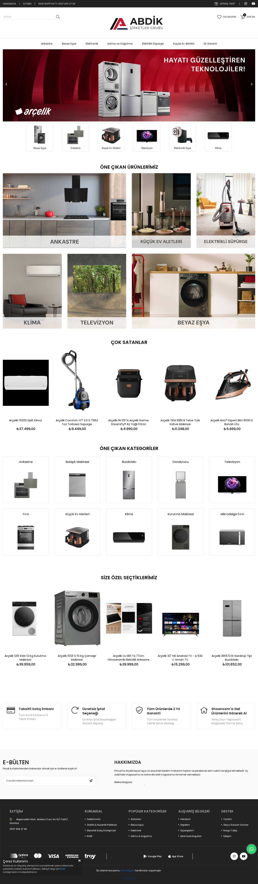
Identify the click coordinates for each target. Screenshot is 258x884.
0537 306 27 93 (18, 829)
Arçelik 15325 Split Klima (25, 420)
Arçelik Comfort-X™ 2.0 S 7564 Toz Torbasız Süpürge (77, 422)
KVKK (89, 836)
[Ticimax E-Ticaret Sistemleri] (129, 879)
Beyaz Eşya (69, 44)
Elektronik (92, 44)
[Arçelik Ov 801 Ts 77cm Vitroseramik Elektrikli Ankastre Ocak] (129, 618)
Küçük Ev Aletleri (183, 44)
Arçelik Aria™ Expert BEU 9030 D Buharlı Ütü (231, 422)
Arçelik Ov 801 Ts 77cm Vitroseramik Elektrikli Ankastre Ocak (128, 658)
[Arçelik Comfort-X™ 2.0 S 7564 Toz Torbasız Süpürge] (77, 382)
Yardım (227, 819)
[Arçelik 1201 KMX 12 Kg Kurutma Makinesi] (26, 618)
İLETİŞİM (27, 3)
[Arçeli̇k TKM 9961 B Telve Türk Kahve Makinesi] (181, 382)
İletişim (227, 836)
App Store (177, 856)
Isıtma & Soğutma (141, 836)
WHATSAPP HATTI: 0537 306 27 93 (56, 3)
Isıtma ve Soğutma (120, 44)
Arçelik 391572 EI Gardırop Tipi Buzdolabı (232, 658)
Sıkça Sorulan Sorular (235, 824)
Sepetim (185, 824)
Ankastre (47, 44)
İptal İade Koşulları (191, 836)
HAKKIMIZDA (9, 3)
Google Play (155, 856)
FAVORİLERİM (229, 16)
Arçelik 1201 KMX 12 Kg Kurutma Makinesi (25, 658)
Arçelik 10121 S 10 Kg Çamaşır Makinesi (77, 658)
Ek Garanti (210, 44)
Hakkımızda (93, 819)
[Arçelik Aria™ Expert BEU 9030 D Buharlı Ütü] (232, 382)
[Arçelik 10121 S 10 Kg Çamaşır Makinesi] (77, 618)
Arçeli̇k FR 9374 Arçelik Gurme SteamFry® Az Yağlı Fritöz (128, 422)
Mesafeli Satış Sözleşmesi (101, 830)
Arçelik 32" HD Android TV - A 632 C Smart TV (180, 658)
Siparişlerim (187, 830)
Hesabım (185, 819)
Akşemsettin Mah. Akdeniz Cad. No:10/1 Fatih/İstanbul (39, 821)
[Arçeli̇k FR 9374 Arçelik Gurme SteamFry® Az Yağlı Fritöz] (129, 382)
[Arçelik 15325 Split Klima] (26, 382)
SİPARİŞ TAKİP (227, 3)
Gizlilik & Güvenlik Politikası (102, 824)
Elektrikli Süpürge (153, 44)
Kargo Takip (230, 830)
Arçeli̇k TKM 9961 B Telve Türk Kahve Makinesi (180, 422)
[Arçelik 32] (181, 618)
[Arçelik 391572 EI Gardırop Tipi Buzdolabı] (232, 618)
